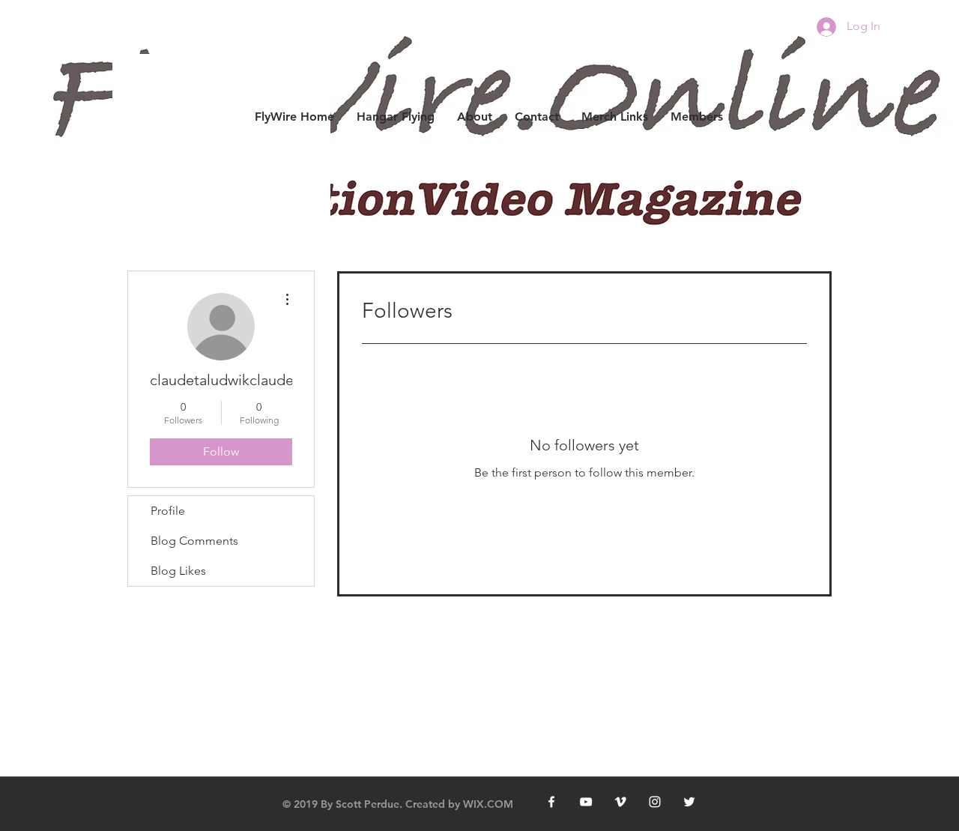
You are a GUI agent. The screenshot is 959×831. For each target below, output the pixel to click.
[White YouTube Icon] (585, 801)
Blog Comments (194, 541)
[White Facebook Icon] (551, 801)
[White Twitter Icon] (689, 801)
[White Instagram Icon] (654, 801)
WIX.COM (488, 804)
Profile (168, 511)
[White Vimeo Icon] (620, 801)
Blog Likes (178, 570)
